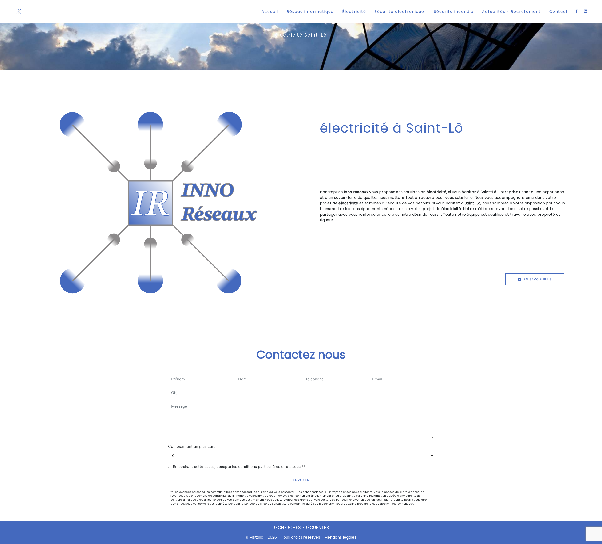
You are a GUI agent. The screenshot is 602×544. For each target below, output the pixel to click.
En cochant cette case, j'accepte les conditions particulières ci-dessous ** (239, 466)
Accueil (269, 11)
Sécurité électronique (399, 11)
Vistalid (257, 537)
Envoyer (301, 480)
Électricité (354, 11)
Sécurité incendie (454, 11)
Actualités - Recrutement (511, 11)
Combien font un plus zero (192, 446)
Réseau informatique (310, 11)
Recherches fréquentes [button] (301, 527)
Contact (558, 11)
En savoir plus (537, 279)
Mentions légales (339, 537)
